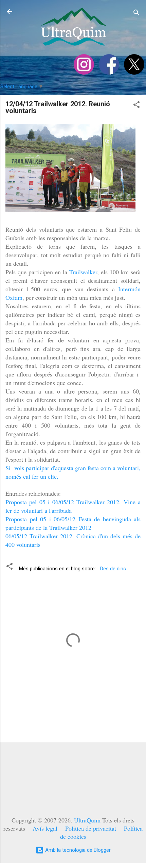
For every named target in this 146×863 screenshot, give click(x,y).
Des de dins (113, 569)
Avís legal (45, 828)
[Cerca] (136, 13)
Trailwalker (83, 272)
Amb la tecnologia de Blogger (77, 850)
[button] (136, 106)
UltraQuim (87, 820)
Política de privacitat (90, 828)
